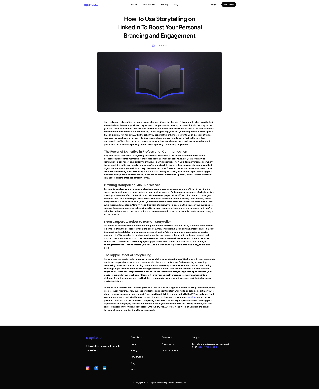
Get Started (228, 4)
